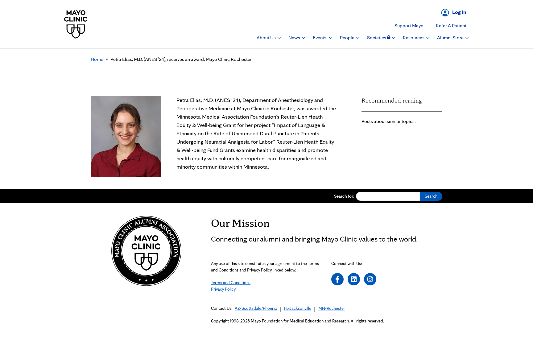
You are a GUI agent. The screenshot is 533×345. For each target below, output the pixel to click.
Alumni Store (451, 37)
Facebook (337, 279)
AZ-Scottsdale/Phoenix (256, 308)
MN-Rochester (331, 308)
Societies (377, 37)
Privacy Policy (223, 289)
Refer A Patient (451, 25)
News (294, 37)
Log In (459, 12)
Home (97, 59)
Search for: (344, 196)
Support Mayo (409, 25)
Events (320, 37)
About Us (267, 37)
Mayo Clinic (76, 24)
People (347, 37)
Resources (414, 37)
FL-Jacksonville (297, 308)
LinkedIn (354, 279)
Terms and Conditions (230, 282)
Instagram (370, 279)
